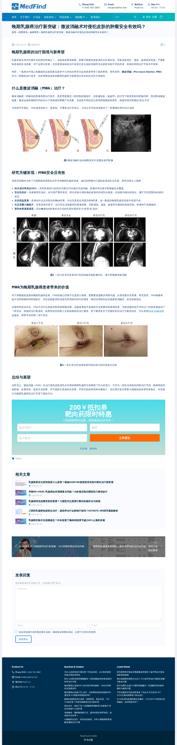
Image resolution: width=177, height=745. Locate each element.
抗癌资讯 (23, 32)
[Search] (135, 16)
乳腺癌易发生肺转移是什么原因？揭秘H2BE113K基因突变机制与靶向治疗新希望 (71, 482)
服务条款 (93, 448)
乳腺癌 (18, 458)
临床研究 (34, 32)
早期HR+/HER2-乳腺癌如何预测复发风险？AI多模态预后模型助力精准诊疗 (68, 491)
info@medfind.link (117, 7)
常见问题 (83, 448)
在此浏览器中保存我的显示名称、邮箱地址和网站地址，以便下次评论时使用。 (58, 632)
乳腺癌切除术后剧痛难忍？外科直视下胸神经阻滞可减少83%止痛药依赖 (67, 520)
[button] (161, 17)
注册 (154, 16)
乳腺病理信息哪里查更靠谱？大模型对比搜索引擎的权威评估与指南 (65, 501)
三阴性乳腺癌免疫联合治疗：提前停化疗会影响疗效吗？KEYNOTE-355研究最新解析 (73, 510)
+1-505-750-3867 (91, 7)
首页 (14, 32)
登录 (148, 16)
